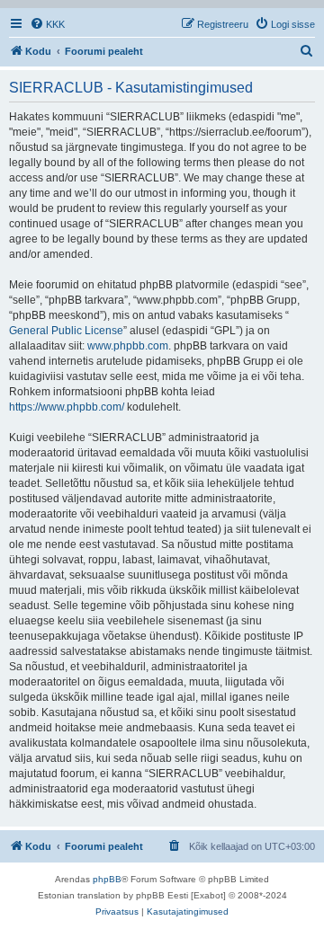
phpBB (107, 879)
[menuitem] (47, 24)
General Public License (66, 330)
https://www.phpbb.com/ (66, 407)
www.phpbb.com (127, 346)
